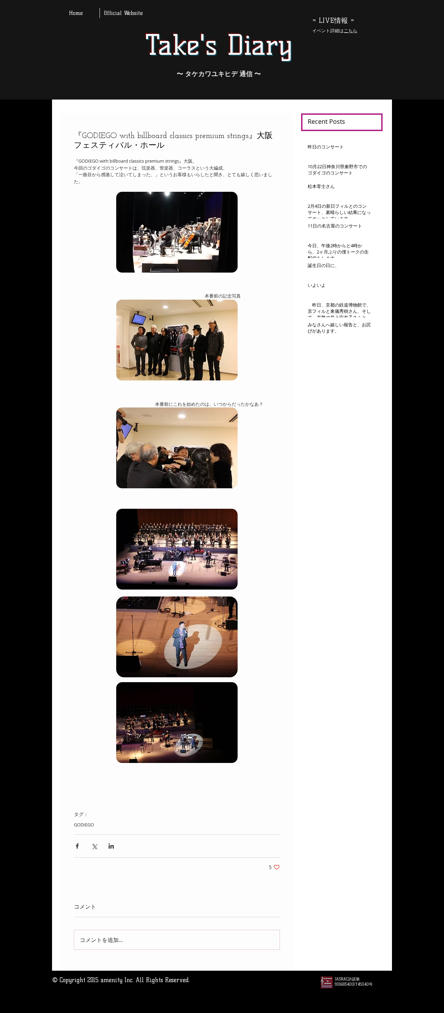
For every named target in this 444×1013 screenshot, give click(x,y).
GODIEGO (84, 824)
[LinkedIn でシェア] (111, 846)
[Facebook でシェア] (77, 846)
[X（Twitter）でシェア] (94, 846)
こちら (350, 30)
